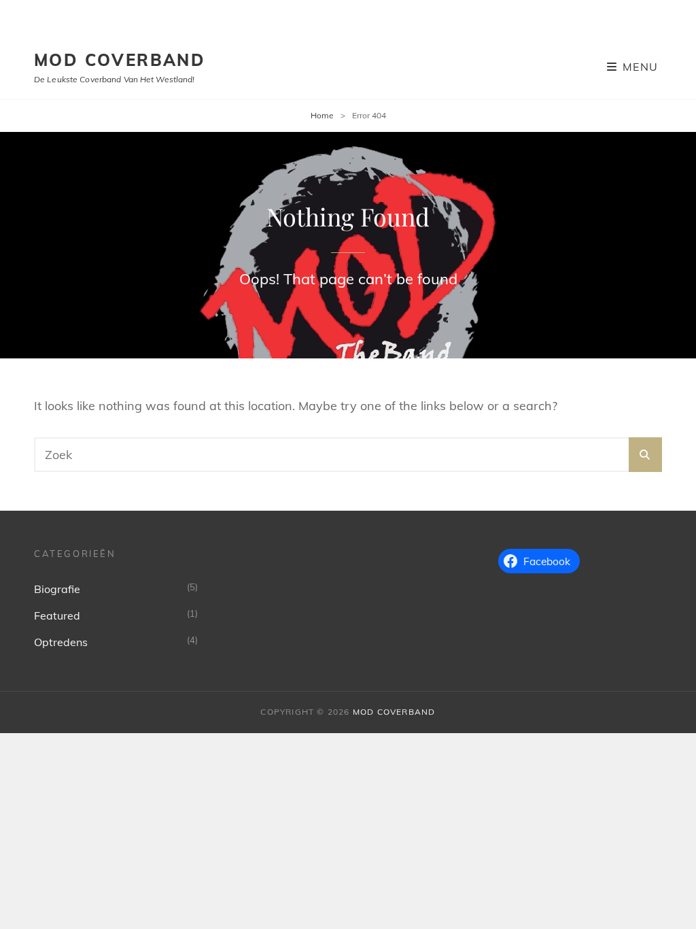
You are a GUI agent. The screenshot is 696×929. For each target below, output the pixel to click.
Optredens (61, 642)
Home (322, 115)
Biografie (57, 589)
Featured (57, 615)
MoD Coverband (119, 60)
